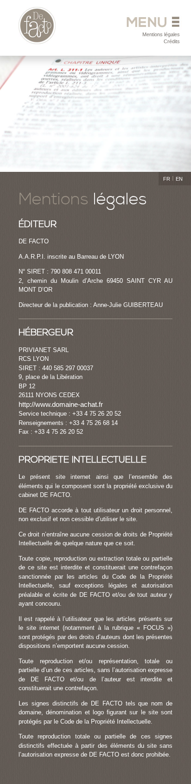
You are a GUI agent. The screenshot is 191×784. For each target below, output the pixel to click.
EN (179, 179)
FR (166, 179)
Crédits (172, 41)
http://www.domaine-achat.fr (61, 404)
